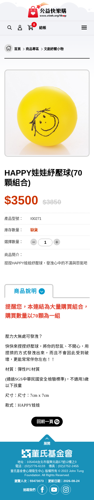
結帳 (42, 28)
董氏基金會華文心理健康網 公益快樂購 (47, 10)
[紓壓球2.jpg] (47, 113)
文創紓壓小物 (54, 49)
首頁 (17, 49)
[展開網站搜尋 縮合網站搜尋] (9, 27)
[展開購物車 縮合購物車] (30, 27)
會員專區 (20, 27)
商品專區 (32, 49)
